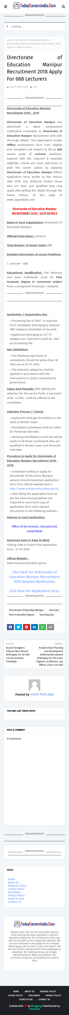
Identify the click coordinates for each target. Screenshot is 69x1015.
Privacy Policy (16, 895)
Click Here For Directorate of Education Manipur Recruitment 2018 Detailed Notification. (34, 577)
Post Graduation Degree (21, 614)
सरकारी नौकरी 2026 (18, 87)
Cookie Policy (16, 889)
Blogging (36, 1006)
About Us (13, 882)
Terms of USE (16, 898)
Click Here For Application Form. (34, 591)
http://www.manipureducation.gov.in (34, 488)
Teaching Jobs (46, 614)
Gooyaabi (34, 1008)
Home (10, 40)
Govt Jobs (54, 610)
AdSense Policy (17, 885)
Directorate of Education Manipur (32, 40)
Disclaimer (14, 892)
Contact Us (14, 902)
